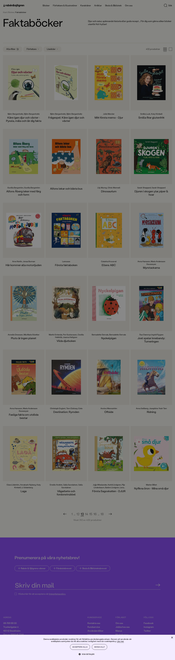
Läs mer (120, 641)
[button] (87, 654)
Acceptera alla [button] (80, 647)
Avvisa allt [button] (99, 647)
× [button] (172, 638)
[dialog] (87, 330)
